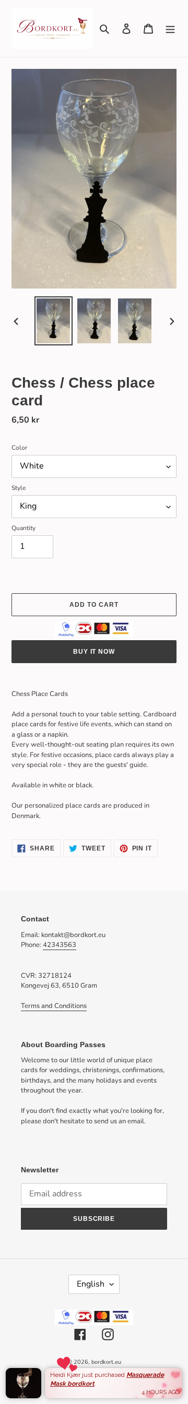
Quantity (23, 528)
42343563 (59, 945)
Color (19, 447)
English (90, 1284)
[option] (53, 321)
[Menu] (170, 28)
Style (18, 488)
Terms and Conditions (54, 1006)
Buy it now (94, 651)
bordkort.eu (106, 1362)
